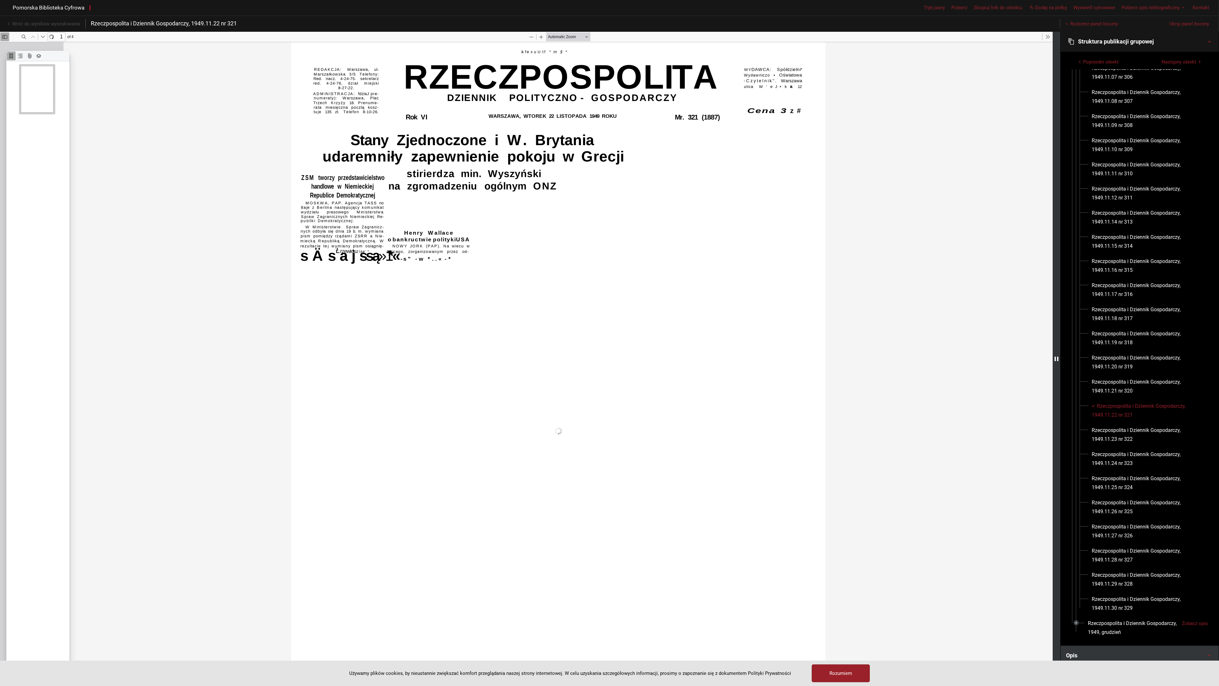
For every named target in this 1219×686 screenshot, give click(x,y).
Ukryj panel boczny (1189, 24)
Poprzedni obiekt (1101, 62)
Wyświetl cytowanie (1094, 7)
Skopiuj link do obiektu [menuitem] (998, 7)
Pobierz (959, 7)
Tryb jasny (934, 7)
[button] (1140, 41)
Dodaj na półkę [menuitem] (1051, 7)
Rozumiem (840, 673)
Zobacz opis (1195, 623)
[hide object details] (1056, 359)
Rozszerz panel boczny (1094, 24)
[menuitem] (1147, 73)
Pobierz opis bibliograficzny (1151, 7)
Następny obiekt (1179, 62)
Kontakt (1201, 7)
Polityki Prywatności (769, 673)
